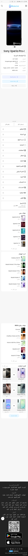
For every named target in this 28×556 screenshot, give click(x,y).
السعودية (23, 517)
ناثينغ (4, 507)
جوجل (2, 502)
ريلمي (6, 502)
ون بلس (24, 505)
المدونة (11, 1)
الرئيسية (24, 487)
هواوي (13, 502)
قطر (3, 517)
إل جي (11, 509)
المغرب (10, 517)
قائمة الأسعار (14, 487)
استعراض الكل (21, 124)
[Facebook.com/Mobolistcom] (26, 1)
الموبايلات (23, 495)
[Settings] (1, 1)
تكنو (7, 507)
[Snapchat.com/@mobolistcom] (16, 1)
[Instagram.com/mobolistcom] (24, 1)
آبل (20, 502)
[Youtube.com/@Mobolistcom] (19, 1)
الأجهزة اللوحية (17, 495)
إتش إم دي (22, 507)
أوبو (21, 505)
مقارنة (4, 495)
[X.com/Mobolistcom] (23, 1)
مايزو (8, 509)
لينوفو (15, 509)
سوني (13, 505)
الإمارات (18, 517)
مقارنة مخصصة (14, 415)
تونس (7, 517)
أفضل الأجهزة (17, 497)
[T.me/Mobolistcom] (18, 1)
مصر (18, 514)
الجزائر (14, 517)
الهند (12, 519)
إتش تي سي (16, 507)
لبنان (7, 514)
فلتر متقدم (10, 497)
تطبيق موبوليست (6, 487)
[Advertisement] (14, 104)
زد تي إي (19, 509)
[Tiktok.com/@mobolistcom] (21, 1)
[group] (14, 28)
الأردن (4, 514)
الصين (15, 519)
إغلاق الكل (7, 124)
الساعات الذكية (9, 495)
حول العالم (22, 514)
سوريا (11, 514)
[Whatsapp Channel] (14, 1)
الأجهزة (19, 487)
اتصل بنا (12, 489)
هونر (10, 502)
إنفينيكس (11, 507)
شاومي (17, 502)
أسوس (6, 505)
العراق (14, 514)
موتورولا (17, 505)
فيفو (10, 505)
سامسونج (24, 502)
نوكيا (3, 505)
